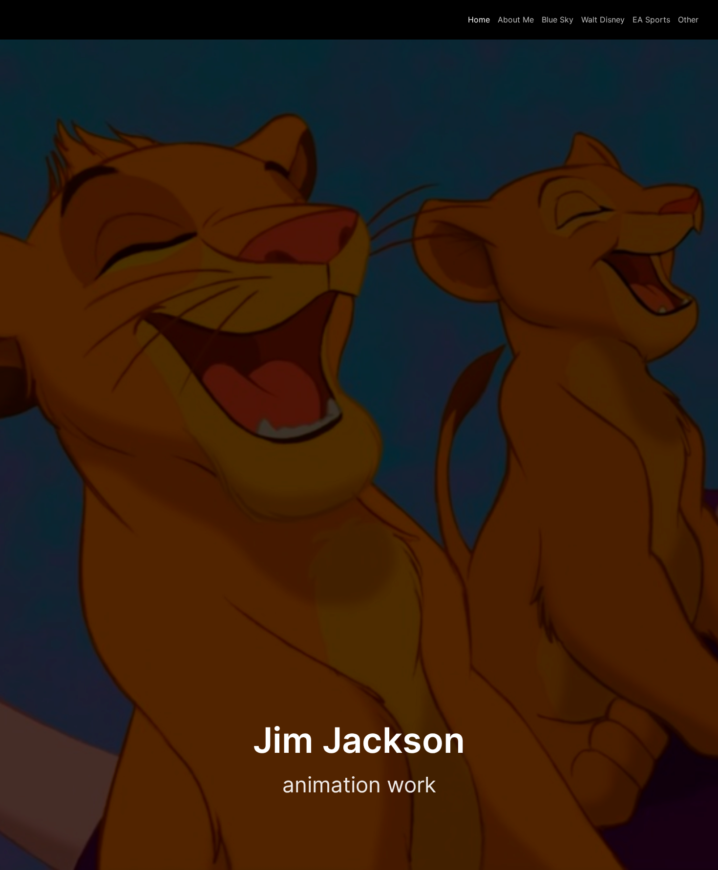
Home (479, 19)
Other (688, 19)
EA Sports (651, 19)
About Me (516, 19)
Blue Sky (557, 19)
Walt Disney (603, 19)
